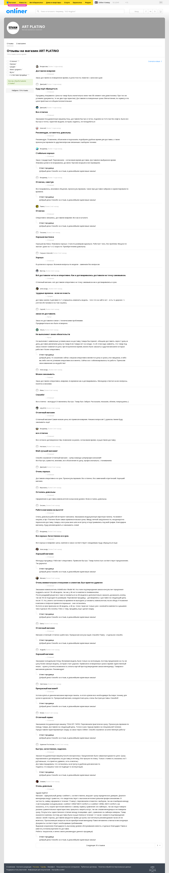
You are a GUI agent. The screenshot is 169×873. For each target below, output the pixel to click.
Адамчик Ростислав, (47, 744)
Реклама (36, 867)
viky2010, (43, 408)
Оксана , (43, 505)
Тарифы (43, 867)
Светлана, (44, 684)
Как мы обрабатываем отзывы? (17, 82)
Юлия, (42, 713)
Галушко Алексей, (46, 253)
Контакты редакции (24, 867)
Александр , (44, 370)
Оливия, (43, 781)
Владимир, (44, 149)
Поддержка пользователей (16, 870)
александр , (44, 289)
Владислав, (44, 66)
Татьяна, (43, 232)
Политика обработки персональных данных (114, 867)
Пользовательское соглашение (68, 867)
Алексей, (43, 128)
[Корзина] (160, 11)
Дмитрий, (43, 84)
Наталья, (43, 446)
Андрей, (43, 650)
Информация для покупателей (39, 870)
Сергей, (43, 309)
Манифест (51, 867)
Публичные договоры (89, 867)
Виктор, (43, 271)
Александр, (44, 549)
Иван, (42, 390)
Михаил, (43, 578)
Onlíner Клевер (104, 2)
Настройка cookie (58, 870)
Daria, (42, 623)
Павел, (42, 206)
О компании (10, 867)
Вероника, (44, 488)
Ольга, (42, 330)
